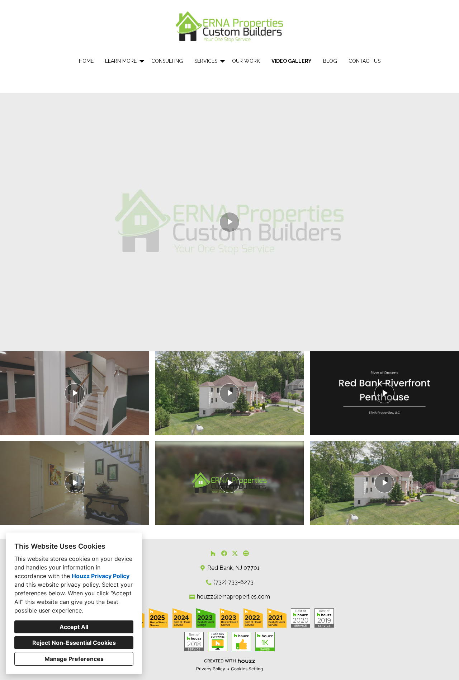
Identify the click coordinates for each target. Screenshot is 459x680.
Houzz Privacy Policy (100, 576)
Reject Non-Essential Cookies (74, 642)
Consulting (167, 61)
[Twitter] (235, 553)
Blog (330, 61)
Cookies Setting (247, 668)
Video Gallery (291, 61)
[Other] (245, 553)
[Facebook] (223, 553)
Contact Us (364, 61)
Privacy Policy (210, 668)
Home (86, 61)
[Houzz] (212, 553)
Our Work (246, 61)
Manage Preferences (74, 658)
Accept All (74, 626)
